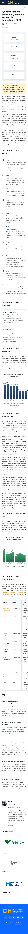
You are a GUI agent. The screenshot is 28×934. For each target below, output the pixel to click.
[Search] (25, 2)
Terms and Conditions (14, 927)
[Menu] (3, 2)
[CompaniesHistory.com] (13, 2)
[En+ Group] (14, 863)
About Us (8, 922)
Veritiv (4, 851)
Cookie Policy (18, 924)
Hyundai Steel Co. (7, 892)
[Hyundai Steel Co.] (14, 884)
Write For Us (8, 924)
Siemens (20, 592)
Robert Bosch (6, 594)
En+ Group (5, 872)
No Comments (21, 25)
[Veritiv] (14, 842)
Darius (7, 23)
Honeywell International (9, 592)
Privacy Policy (17, 922)
